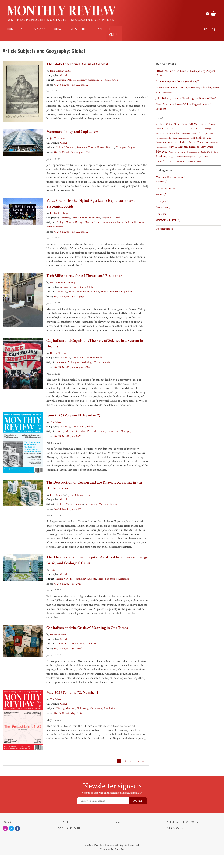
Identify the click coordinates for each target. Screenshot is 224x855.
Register (63, 822)
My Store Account (69, 828)
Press (73, 28)
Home (11, 28)
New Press (207, 147)
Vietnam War (181, 161)
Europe (91, 357)
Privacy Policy (174, 828)
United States (79, 287)
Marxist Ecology (93, 222)
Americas (65, 217)
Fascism (114, 504)
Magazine (40, 28)
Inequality (61, 291)
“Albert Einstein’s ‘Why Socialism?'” (177, 82)
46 (137, 761)
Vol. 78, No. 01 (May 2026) (68, 713)
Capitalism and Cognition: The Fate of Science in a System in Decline (94, 343)
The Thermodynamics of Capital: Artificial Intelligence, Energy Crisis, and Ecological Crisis (97, 560)
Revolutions (110, 708)
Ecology (60, 222)
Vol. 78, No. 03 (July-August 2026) (72, 85)
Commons (203, 124)
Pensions (182, 152)
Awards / (161, 182)
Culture (79, 643)
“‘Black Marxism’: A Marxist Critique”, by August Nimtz (185, 73)
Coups (212, 124)
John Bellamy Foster (60, 71)
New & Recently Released (184, 147)
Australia (106, 217)
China (169, 124)
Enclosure (186, 133)
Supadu (119, 849)
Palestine (173, 152)
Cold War (193, 124)
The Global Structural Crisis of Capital (77, 64)
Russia (171, 157)
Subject (50, 79)
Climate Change (74, 222)
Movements (109, 222)
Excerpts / (162, 201)
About (24, 28)
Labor (120, 222)
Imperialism (91, 504)
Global (63, 75)
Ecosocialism (173, 133)
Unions (159, 161)
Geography (52, 75)
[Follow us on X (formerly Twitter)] (11, 828)
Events (194, 133)
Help (85, 28)
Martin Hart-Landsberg (62, 282)
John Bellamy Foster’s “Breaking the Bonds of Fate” (186, 98)
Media (72, 291)
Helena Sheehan (58, 353)
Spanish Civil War (202, 156)
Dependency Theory (194, 129)
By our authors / (166, 188)
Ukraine (215, 157)
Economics (160, 133)
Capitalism (93, 79)
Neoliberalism (161, 147)
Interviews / (163, 207)
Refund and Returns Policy (182, 822)
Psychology (86, 362)
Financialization (105, 147)
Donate (99, 28)
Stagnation (133, 147)
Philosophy (73, 362)
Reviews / (162, 214)
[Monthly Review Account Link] (207, 14)
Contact (58, 28)
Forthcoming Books (163, 138)
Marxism (61, 79)
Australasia (94, 217)
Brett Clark (56, 495)
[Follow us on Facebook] (17, 828)
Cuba (168, 128)
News (161, 151)
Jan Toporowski (58, 138)
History (60, 431)
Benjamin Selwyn (59, 213)
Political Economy (76, 79)
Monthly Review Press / (170, 177)
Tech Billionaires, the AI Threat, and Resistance (84, 275)
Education (107, 362)
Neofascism (214, 142)
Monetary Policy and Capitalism (72, 131)
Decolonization (178, 128)
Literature (90, 643)
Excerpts (203, 133)
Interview (161, 142)
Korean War (173, 142)
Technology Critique (85, 578)
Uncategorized (164, 229)
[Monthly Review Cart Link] (213, 14)
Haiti (175, 137)
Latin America (79, 217)
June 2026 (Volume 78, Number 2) (73, 415)
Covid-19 (160, 128)
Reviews (161, 156)
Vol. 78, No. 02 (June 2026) (68, 436)
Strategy (94, 291)
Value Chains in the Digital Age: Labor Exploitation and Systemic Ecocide (91, 203)
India (209, 138)
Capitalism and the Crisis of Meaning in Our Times (87, 627)
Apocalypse (160, 124)
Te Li (52, 569)
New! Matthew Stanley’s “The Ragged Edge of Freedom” (183, 106)
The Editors (56, 422)
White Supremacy (195, 161)
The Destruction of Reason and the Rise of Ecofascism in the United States (94, 485)
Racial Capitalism (209, 152)
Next (143, 761)
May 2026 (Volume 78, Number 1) (72, 692)
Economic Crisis (109, 79)
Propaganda (193, 152)
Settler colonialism (184, 156)
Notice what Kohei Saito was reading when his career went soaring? (188, 90)
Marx (192, 142)
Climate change (180, 124)
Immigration (183, 138)
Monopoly (121, 147)
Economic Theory (86, 147)
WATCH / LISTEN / (168, 220)
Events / (161, 194)
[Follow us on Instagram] (5, 828)
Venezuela (168, 161)
